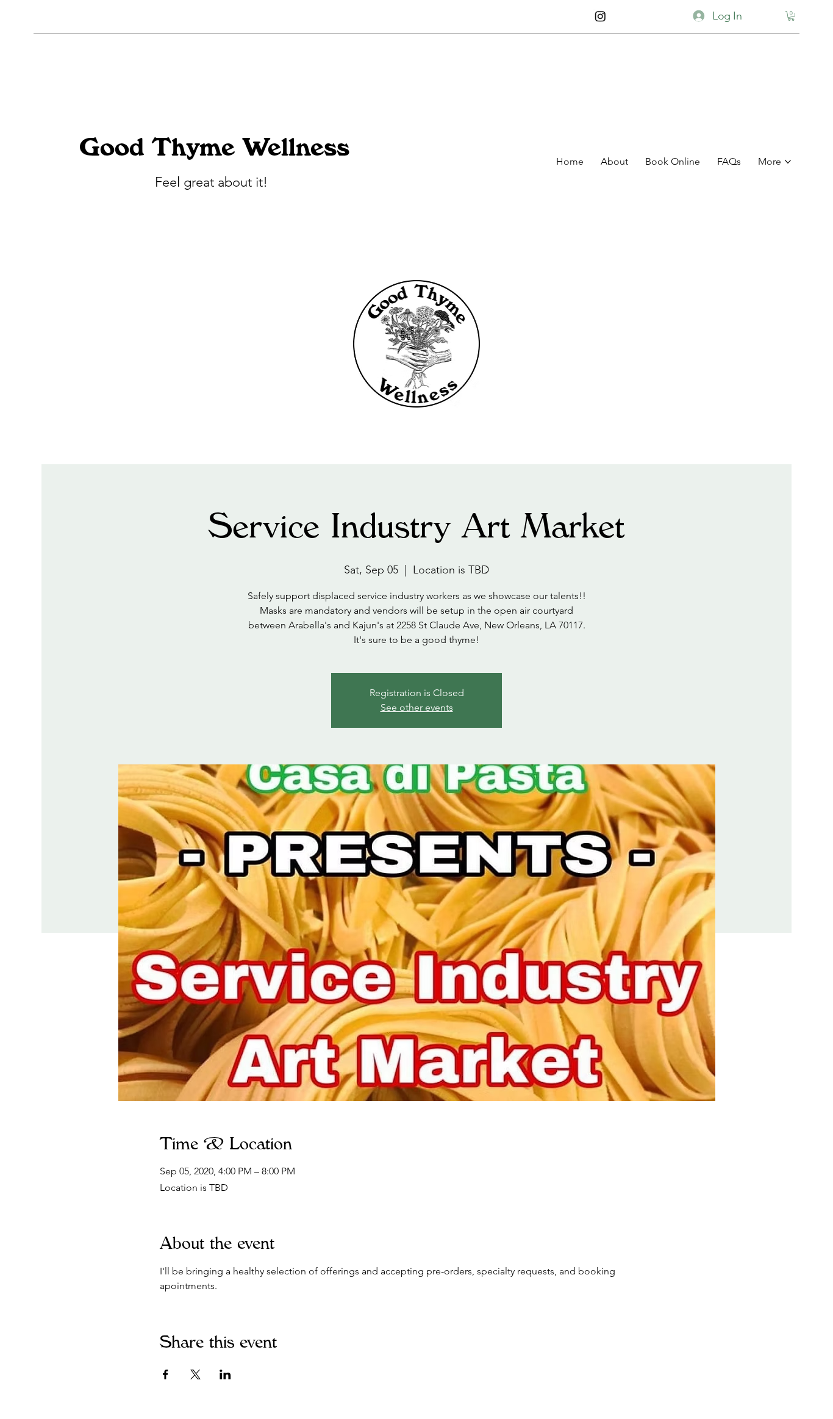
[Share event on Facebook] (165, 1374)
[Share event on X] (195, 1374)
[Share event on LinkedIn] (225, 1374)
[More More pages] (788, 162)
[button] (791, 16)
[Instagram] (600, 16)
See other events (417, 707)
